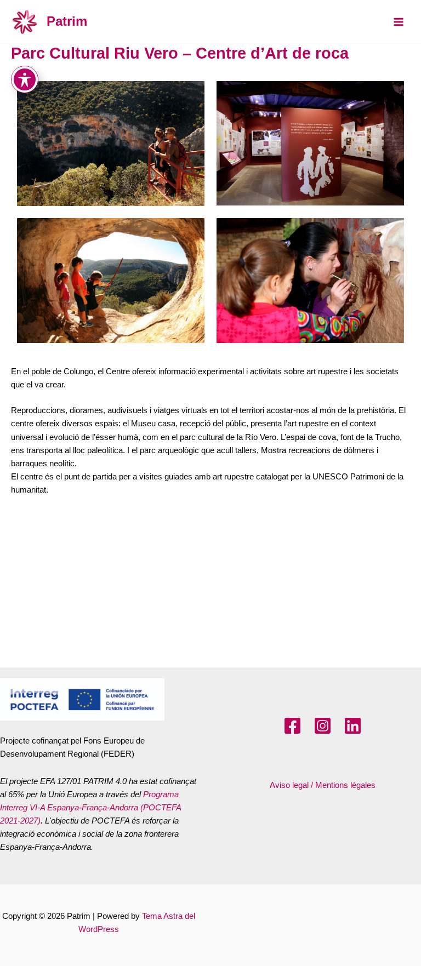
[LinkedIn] (353, 726)
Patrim (67, 21)
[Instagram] (323, 726)
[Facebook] (292, 726)
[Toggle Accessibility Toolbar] (25, 79)
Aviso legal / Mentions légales (323, 785)
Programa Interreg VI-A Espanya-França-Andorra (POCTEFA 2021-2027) (90, 807)
